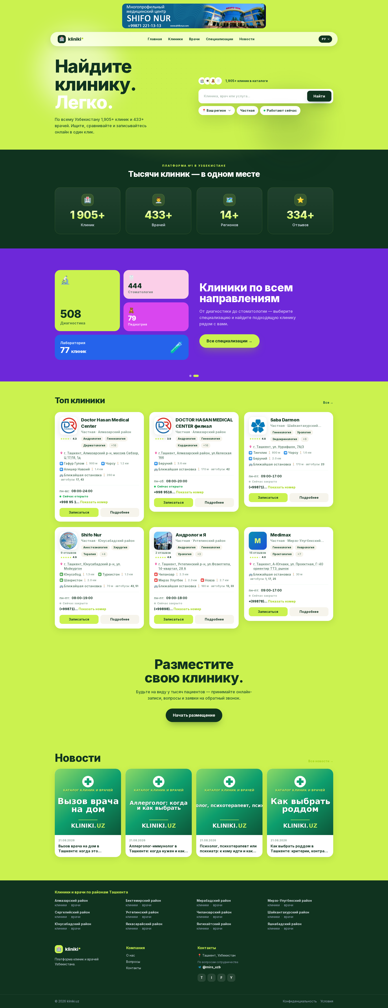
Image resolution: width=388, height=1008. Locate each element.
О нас (130, 955)
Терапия (89, 554)
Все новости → (320, 761)
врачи (75, 905)
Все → (328, 402)
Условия (326, 1001)
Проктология (282, 554)
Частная (247, 110)
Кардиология (187, 445)
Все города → (76, 340)
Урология (304, 432)
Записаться (79, 512)
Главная (155, 39)
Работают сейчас (282, 110)
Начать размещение (194, 715)
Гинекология (116, 438)
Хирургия (120, 547)
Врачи (194, 39)
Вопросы (133, 962)
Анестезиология (95, 547)
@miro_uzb (212, 967)
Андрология (92, 438)
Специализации (219, 39)
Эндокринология (285, 439)
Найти (319, 96)
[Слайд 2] (197, 376)
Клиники (175, 39)
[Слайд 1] (192, 376)
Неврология (305, 547)
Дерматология (94, 445)
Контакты (133, 968)
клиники (61, 905)
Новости (246, 39)
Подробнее (119, 512)
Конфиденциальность (300, 1001)
